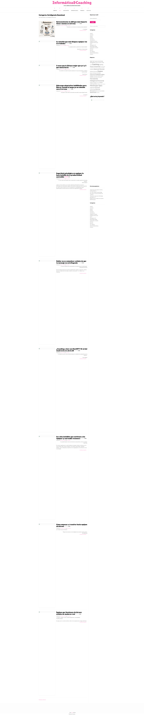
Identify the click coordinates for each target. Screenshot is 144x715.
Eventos (91, 37)
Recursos (91, 50)
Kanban (98, 82)
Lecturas (101, 82)
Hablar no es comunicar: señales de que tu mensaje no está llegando (71, 262)
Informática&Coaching (72, 3)
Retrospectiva (93, 91)
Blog (60, 10)
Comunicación (97, 66)
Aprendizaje (100, 61)
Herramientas (92, 40)
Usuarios (91, 54)
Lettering (92, 84)
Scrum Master (101, 90)
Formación (92, 38)
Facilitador (92, 75)
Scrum (97, 91)
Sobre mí (55, 10)
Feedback (82, 10)
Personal (91, 49)
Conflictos (92, 69)
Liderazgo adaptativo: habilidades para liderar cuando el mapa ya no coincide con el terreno (71, 87)
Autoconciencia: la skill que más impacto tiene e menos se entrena (71, 23)
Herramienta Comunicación (98, 77)
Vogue (72, 712)
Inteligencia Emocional (94, 42)
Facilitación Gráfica (99, 74)
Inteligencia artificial (93, 41)
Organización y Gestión (94, 47)
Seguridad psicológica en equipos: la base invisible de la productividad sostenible (70, 175)
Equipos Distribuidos (93, 73)
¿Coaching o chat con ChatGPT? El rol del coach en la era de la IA (71, 350)
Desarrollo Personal (99, 69)
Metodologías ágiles (93, 46)
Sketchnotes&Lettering (94, 52)
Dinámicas (91, 71)
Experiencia (92, 74)
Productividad (92, 89)
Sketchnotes (66, 10)
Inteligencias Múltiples (93, 82)
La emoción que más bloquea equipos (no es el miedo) (71, 43)
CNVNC (91, 33)
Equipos (91, 36)
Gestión (99, 75)
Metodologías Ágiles (96, 86)
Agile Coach (92, 61)
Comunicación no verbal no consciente (98, 67)
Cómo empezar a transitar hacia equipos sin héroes (71, 525)
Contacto (89, 10)
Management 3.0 (93, 45)
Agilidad (96, 61)
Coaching (91, 34)
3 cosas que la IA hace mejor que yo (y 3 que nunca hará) (71, 66)
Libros (91, 43)
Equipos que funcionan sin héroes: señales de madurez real (69, 613)
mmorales (68, 25)
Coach (91, 64)
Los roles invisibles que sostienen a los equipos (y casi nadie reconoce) (71, 437)
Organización (92, 87)
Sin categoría (92, 51)
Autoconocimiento (98, 62)
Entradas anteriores (42, 699)
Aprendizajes (92, 62)
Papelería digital (74, 10)
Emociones (95, 71)
